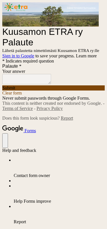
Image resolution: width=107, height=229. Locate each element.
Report (67, 118)
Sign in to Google (18, 55)
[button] (53, 88)
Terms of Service (17, 108)
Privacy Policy (50, 108)
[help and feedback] (5, 140)
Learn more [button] (86, 55)
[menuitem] (59, 168)
